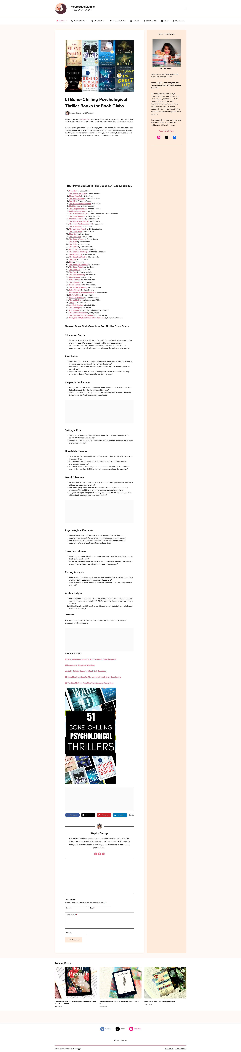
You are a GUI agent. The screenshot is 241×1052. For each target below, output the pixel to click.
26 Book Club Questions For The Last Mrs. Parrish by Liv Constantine (93, 677)
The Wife (73, 242)
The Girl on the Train (77, 193)
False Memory (75, 290)
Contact (123, 1040)
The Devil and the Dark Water (81, 315)
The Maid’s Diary (76, 300)
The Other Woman (76, 239)
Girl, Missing (74, 310)
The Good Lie (74, 270)
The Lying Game (75, 231)
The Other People (76, 267)
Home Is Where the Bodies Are (81, 292)
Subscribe (180, 21)
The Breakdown (75, 226)
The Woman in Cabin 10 (78, 221)
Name (68, 908)
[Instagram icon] (99, 854)
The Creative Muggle (82, 6)
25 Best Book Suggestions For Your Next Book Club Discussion (90, 659)
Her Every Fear (75, 249)
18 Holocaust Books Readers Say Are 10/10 (159, 1001)
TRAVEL (136, 21)
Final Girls (73, 234)
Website (69, 933)
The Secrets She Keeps (78, 252)
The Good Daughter (77, 216)
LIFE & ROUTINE (119, 21)
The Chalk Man (75, 237)
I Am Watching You (77, 219)
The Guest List (75, 282)
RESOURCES (151, 21)
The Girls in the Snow (78, 313)
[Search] (185, 8)
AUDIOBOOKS (79, 21)
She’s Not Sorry (75, 295)
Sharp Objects (75, 196)
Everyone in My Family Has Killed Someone (86, 318)
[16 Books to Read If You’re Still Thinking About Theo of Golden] (121, 982)
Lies (71, 262)
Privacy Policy (180, 1048)
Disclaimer (169, 1048)
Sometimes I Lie (75, 254)
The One (72, 259)
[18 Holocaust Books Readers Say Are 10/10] (165, 982)
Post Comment (73, 940)
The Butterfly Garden (78, 287)
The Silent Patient (76, 198)
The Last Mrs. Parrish (77, 229)
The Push (73, 272)
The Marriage (74, 308)
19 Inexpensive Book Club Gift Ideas (80, 665)
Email (92, 908)
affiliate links (85, 119)
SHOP (166, 21)
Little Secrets (74, 280)
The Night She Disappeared (80, 224)
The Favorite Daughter (78, 264)
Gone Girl (73, 191)
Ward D (72, 201)
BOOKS (62, 21)
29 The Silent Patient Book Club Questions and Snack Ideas (89, 683)
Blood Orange (74, 277)
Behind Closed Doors (77, 211)
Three (71, 303)
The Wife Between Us (78, 214)
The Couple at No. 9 (77, 257)
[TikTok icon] (103, 854)
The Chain (73, 247)
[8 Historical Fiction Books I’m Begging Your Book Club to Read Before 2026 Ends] (76, 982)
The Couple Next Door (78, 209)
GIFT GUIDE (99, 21)
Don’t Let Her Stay (76, 298)
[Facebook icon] (95, 854)
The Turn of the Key (77, 275)
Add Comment (71, 915)
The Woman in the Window (80, 204)
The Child (73, 244)
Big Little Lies (74, 206)
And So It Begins (76, 305)
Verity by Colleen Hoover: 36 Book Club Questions (85, 671)
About (116, 1040)
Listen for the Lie (76, 285)
